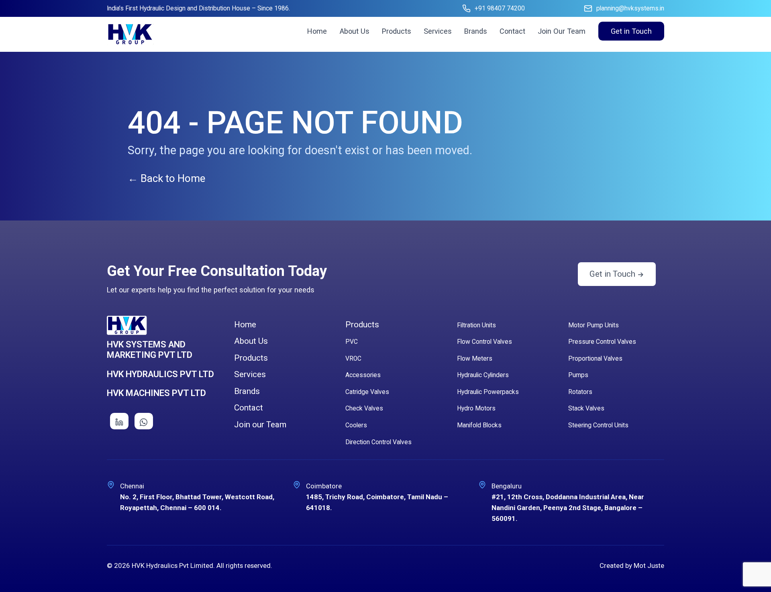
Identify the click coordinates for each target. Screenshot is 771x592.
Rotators (580, 392)
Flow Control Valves (484, 341)
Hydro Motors (476, 408)
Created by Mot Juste (632, 565)
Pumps (578, 375)
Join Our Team (561, 31)
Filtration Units (476, 325)
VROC (353, 358)
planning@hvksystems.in (630, 8)
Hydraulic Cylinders (483, 375)
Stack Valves (586, 408)
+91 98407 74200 (500, 8)
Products (396, 31)
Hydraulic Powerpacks (488, 392)
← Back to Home (166, 178)
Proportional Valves (595, 358)
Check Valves (364, 408)
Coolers (356, 425)
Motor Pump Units (593, 325)
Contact (512, 31)
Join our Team (260, 424)
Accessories (363, 375)
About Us (354, 31)
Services (438, 31)
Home (317, 31)
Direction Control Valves (378, 442)
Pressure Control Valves (602, 341)
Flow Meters (474, 358)
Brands (475, 31)
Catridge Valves (367, 392)
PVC (351, 341)
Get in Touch (631, 31)
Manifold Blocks (479, 425)
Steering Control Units (598, 425)
